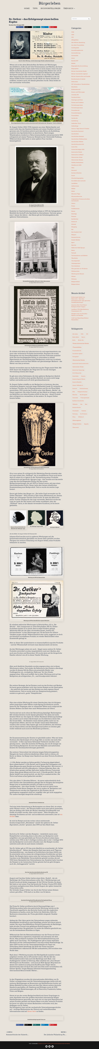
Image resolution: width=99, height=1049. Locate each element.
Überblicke (74, 258)
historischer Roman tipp (78, 370)
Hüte (72, 167)
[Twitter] (52, 1046)
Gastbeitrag (74, 120)
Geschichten (75, 133)
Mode (73, 191)
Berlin (73, 340)
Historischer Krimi (76, 157)
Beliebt (73, 63)
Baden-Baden (75, 337)
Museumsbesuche (76, 196)
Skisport (73, 234)
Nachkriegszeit (83, 394)
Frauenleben (75, 115)
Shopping (74, 227)
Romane (73, 216)
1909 (72, 34)
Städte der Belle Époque (78, 247)
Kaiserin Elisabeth (76, 382)
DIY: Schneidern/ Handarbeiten (80, 84)
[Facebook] (46, 1046)
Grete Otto (74, 147)
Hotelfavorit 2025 (76, 165)
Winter (73, 276)
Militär (73, 188)
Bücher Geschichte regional (79, 73)
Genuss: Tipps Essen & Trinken (80, 128)
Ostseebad (75, 397)
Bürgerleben (49, 3)
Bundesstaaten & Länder (78, 79)
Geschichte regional (77, 353)
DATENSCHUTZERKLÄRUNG (48, 1043)
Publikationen (75, 208)
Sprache (73, 245)
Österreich (76, 427)
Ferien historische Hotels (81, 343)
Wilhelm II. (81, 417)
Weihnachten (75, 271)
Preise (73, 206)
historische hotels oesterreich (80, 363)
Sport (73, 242)
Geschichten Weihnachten (79, 139)
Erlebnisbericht (75, 89)
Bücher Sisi (81, 340)
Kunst (73, 175)
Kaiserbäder (75, 376)
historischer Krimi (78, 367)
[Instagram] (49, 1046)
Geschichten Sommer (77, 136)
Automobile (74, 55)
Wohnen (74, 279)
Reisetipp (74, 213)
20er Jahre (75, 334)
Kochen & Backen (76, 173)
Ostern (73, 203)
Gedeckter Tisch (76, 123)
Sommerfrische (75, 237)
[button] (74, 8)
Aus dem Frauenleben (77, 45)
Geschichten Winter (77, 141)
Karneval (74, 170)
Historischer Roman (77, 160)
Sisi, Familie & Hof (76, 232)
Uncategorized (75, 260)
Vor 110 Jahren (83, 413)
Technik (73, 253)
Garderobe (74, 118)
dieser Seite (31, 1011)
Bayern (83, 337)
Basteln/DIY (74, 60)
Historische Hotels (79, 360)
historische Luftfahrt (77, 154)
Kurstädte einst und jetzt (78, 180)
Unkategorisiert (75, 263)
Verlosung (75, 413)
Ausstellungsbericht (77, 50)
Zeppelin (86, 424)
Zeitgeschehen (75, 281)
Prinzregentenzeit (85, 397)
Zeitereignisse (77, 420)
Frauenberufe (75, 110)
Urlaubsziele (75, 410)
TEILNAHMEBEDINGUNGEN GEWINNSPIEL (62, 1043)
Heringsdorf (75, 356)
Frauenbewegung (76, 113)
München (74, 394)
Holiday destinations (77, 162)
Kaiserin (83, 376)
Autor (73, 58)
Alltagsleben (74, 40)
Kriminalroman (84, 388)
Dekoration (74, 81)
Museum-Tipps (75, 193)
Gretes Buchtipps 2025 (77, 149)
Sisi (72, 229)
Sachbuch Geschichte (78, 400)
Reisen (73, 211)
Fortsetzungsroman (77, 105)
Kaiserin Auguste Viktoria (78, 379)
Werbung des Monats (77, 273)
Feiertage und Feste (77, 100)
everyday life (75, 94)
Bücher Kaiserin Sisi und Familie (80, 76)
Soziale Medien (75, 240)
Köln (73, 391)
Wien (74, 417)
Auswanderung (75, 53)
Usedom (83, 410)
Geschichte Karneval (77, 131)
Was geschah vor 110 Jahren (79, 268)
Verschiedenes (75, 266)
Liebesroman (75, 186)
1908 (72, 32)
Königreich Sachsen (82, 391)
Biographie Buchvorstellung (79, 66)
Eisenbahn (74, 87)
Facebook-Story (75, 97)
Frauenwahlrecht (76, 350)
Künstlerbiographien (77, 178)
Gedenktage (74, 126)
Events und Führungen (78, 92)
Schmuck (74, 221)
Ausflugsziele (75, 47)
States (73, 250)
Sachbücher (74, 219)
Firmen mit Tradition (77, 102)
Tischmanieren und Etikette (79, 255)
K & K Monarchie (76, 373)
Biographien (74, 68)
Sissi (86, 404)
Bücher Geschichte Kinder (79, 71)
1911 (72, 37)
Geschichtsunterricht (77, 144)
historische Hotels (76, 152)
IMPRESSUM (40, 1043)
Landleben (74, 183)
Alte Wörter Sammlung (78, 42)
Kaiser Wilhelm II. (78, 385)
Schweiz (73, 224)
